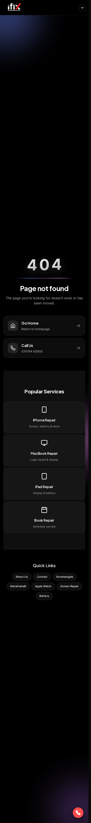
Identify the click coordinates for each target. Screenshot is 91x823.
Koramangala (64, 576)
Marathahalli (18, 586)
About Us (22, 576)
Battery (44, 596)
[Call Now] (78, 812)
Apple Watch (43, 586)
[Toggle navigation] (82, 7)
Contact (42, 576)
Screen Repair (69, 586)
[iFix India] (14, 7)
